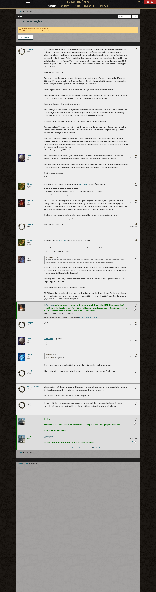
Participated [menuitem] (103, 6)
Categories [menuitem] (52, 6)
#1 (136, 49)
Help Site (101, 447)
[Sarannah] (21, 259)
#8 (136, 304)
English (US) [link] (4, 2)
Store (23, 2)
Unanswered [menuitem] (89, 6)
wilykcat (29, 371)
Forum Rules (72, 447)
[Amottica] (21, 357)
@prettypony (50, 305)
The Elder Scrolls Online (78, 1)
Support (33, 2)
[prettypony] (21, 51)
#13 (136, 386)
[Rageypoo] (21, 405)
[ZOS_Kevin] (21, 307)
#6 (136, 240)
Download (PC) (139, 1)
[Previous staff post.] (133, 310)
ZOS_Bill (29, 436)
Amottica (29, 354)
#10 (136, 338)
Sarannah (30, 257)
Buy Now (150, 1)
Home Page (95, 447)
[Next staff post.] (137, 310)
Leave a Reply (26, 37)
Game (12, 2)
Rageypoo (30, 403)
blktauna (29, 156)
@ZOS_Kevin (83, 184)
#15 (136, 418)
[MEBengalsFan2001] (21, 389)
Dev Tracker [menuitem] (65, 6)
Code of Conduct (79, 447)
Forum (28, 2)
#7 (136, 256)
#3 (136, 184)
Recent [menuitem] (77, 6)
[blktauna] (21, 158)
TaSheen (29, 184)
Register (26, 463)
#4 (136, 200)
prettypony (30, 49)
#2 (136, 155)
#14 (136, 402)
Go (135, 16)
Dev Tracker (82, 317)
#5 (136, 224)
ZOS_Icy (29, 419)
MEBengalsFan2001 (33, 387)
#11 (136, 354)
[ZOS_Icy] (21, 421)
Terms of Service (88, 447)
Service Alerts (89, 317)
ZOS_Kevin (30, 305)
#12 (136, 371)
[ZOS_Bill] (21, 439)
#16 (136, 436)
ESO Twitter (96, 317)
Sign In (20, 16)
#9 (136, 322)
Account (17, 2)
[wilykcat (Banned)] (21, 373)
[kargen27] (21, 203)
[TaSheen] (21, 186)
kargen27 (30, 200)
